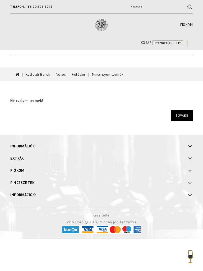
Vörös (61, 74)
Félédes (79, 74)
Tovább (181, 115)
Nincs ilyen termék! (108, 74)
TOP (191, 258)
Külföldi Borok (38, 74)
